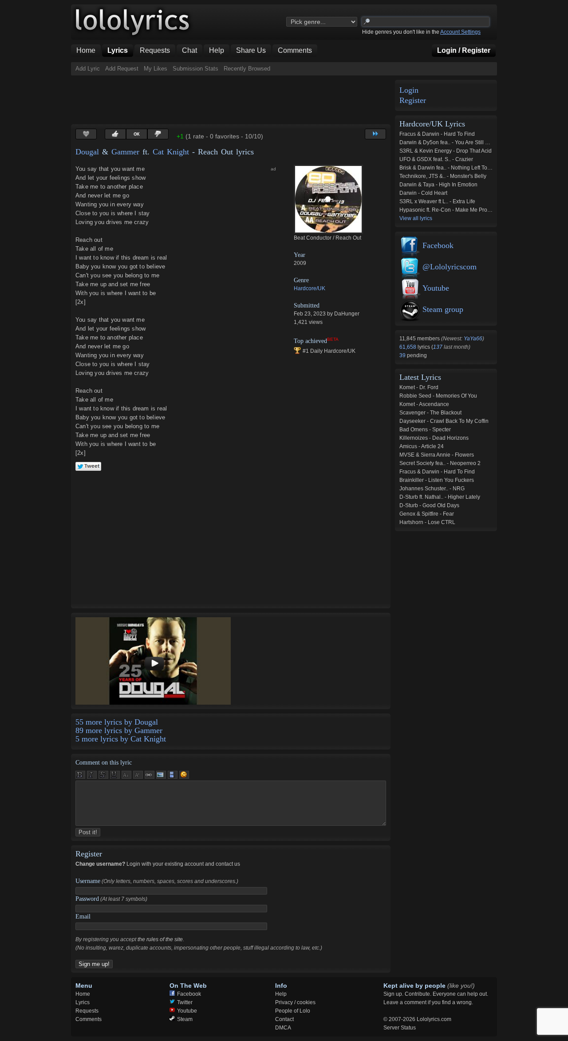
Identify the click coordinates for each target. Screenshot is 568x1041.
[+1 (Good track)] (115, 134)
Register (412, 100)
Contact (284, 1019)
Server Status (399, 1028)
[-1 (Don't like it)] (158, 134)
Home (82, 994)
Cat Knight (171, 151)
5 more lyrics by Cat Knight (120, 738)
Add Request (121, 68)
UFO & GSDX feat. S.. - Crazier (436, 159)
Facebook (438, 245)
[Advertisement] (232, 100)
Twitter (185, 1002)
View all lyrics (415, 218)
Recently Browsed (247, 68)
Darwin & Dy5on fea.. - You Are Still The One (452, 142)
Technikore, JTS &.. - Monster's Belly (442, 176)
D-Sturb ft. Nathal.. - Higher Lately (439, 497)
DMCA (283, 1028)
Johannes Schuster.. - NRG (432, 488)
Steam (185, 1019)
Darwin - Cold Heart (423, 193)
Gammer (125, 151)
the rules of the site (160, 939)
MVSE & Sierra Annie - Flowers (436, 455)
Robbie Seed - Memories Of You (438, 396)
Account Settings (460, 32)
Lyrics (82, 1002)
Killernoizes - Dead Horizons (434, 438)
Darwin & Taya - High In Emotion (438, 184)
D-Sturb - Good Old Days (429, 505)
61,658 (408, 347)
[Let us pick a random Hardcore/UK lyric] (375, 134)
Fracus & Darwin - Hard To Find (437, 134)
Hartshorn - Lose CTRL (427, 522)
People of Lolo (292, 1011)
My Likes (155, 68)
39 (403, 355)
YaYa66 (473, 338)
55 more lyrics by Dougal (116, 722)
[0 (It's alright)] (136, 134)
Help (281, 994)
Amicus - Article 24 (421, 446)
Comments (88, 1019)
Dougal (87, 151)
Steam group (442, 309)
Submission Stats (195, 68)
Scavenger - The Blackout (430, 413)
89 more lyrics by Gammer (118, 730)
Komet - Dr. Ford (418, 387)
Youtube (435, 288)
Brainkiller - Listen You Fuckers (436, 480)
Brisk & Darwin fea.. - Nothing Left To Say (448, 168)
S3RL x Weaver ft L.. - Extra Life (437, 201)
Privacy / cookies (295, 1002)
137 (437, 347)
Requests (87, 1011)
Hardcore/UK (309, 288)
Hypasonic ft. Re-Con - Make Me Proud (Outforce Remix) (467, 210)
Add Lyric (87, 68)
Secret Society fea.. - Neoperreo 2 (440, 463)
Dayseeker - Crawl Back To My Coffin (444, 421)
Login (408, 90)
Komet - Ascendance (424, 404)
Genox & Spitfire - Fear (426, 514)
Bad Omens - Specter (425, 429)
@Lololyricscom (449, 266)
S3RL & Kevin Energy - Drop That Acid (445, 151)
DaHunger (346, 314)
